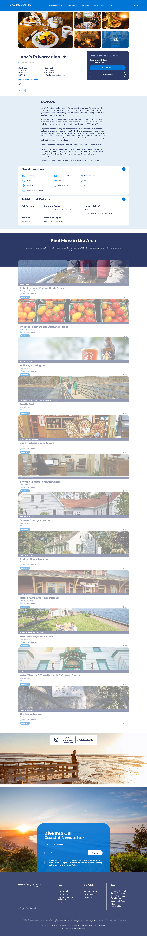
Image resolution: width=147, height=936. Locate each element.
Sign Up (95, 852)
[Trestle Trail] (73, 387)
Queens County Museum (35, 520)
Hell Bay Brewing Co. (32, 365)
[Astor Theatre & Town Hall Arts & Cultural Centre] (73, 658)
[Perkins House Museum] (73, 542)
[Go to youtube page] (31, 908)
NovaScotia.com (68, 929)
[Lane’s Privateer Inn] (45, 30)
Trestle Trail (27, 404)
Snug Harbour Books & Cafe (37, 443)
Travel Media (89, 894)
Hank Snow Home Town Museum (39, 598)
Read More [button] (25, 297)
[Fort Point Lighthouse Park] (73, 619)
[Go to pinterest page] (34, 908)
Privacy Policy (71, 864)
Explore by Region (71, 5)
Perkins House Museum (34, 559)
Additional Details (35, 199)
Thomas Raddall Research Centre (40, 482)
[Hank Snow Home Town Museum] (73, 581)
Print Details (22, 90)
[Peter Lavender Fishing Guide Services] (73, 271)
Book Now (106, 67)
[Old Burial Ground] (73, 697)
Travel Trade (89, 897)
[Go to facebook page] (19, 85)
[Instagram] (56, 741)
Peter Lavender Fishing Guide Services (43, 288)
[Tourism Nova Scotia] (19, 4)
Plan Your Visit (99, 5)
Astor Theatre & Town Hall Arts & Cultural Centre (50, 675)
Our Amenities (32, 169)
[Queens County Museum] (73, 503)
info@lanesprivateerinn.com (56, 75)
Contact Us (62, 902)
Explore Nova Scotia (55, 5)
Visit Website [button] (107, 74)
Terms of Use (63, 894)
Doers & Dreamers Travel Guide (118, 897)
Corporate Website (92, 891)
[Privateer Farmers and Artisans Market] (73, 310)
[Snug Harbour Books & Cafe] (73, 426)
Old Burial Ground (31, 714)
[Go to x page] (27, 908)
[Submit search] (108, 5)
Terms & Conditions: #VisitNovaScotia (66, 898)
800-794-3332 (50, 72)
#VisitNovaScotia (85, 739)
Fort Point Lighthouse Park (36, 636)
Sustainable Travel (118, 900)
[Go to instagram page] (19, 908)
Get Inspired (86, 5)
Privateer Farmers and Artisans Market (44, 327)
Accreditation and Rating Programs (118, 892)
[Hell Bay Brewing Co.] (73, 348)
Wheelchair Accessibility (116, 905)
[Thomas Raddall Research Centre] (73, 465)
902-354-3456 (50, 70)
